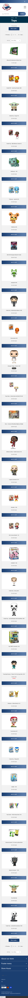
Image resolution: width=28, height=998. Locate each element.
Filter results (14, 28)
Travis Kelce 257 (14, 731)
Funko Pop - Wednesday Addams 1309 (14, 310)
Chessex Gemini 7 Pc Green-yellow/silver (14, 842)
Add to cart (14, 67)
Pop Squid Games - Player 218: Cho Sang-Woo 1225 (14, 674)
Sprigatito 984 (14, 282)
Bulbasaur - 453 (14, 171)
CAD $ (3, 975)
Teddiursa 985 (14, 227)
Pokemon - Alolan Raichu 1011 (14, 703)
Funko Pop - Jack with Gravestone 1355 (14, 925)
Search (22, 13)
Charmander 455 (14, 338)
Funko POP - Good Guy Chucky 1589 (14, 88)
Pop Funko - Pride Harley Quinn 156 (14, 814)
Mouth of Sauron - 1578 (14, 870)
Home (12, 17)
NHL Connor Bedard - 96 (14, 535)
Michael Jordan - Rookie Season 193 (14, 451)
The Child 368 (14, 898)
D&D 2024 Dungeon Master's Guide (14, 254)
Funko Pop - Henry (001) (14, 590)
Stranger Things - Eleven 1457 (14, 366)
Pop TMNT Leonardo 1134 (14, 646)
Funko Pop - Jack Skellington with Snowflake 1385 (14, 618)
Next (21, 34)
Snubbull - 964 (14, 563)
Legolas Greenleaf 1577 (14, 479)
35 (18, 34)
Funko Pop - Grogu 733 (14, 115)
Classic (14, 368)
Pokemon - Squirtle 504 (14, 199)
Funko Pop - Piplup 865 (14, 759)
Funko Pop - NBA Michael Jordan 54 (14, 143)
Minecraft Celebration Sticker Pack (14, 60)
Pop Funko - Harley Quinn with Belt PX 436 (14, 396)
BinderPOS (18, 993)
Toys (16, 17)
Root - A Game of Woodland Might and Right (14, 423)
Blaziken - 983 (14, 507)
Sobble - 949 (14, 786)
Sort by (8, 40)
